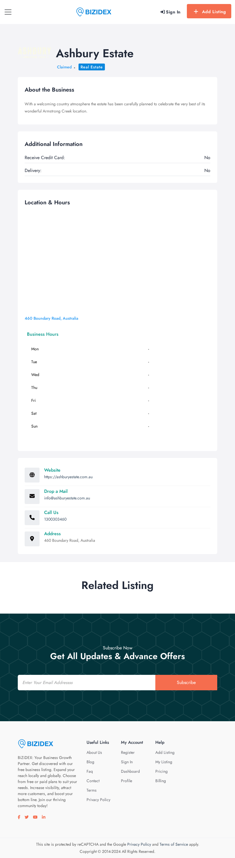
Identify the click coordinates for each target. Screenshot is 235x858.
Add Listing (214, 12)
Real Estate (92, 67)
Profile (126, 781)
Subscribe (186, 682)
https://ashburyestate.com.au (68, 477)
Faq (90, 771)
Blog (90, 762)
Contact (93, 781)
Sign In (127, 762)
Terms (92, 790)
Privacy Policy (98, 799)
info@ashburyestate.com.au (67, 498)
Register (128, 752)
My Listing (163, 762)
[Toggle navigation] (8, 12)
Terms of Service (174, 844)
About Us (94, 752)
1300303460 (55, 519)
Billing (160, 781)
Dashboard (130, 771)
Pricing (161, 771)
